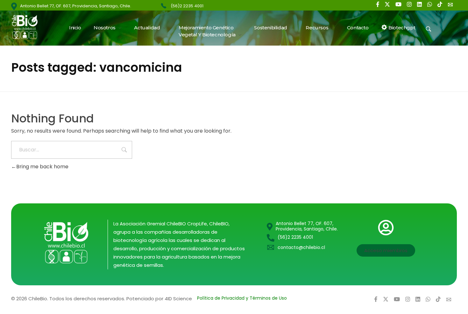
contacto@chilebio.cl (301, 247)
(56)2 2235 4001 (187, 6)
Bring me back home (42, 166)
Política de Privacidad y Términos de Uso (242, 298)
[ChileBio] (28, 27)
